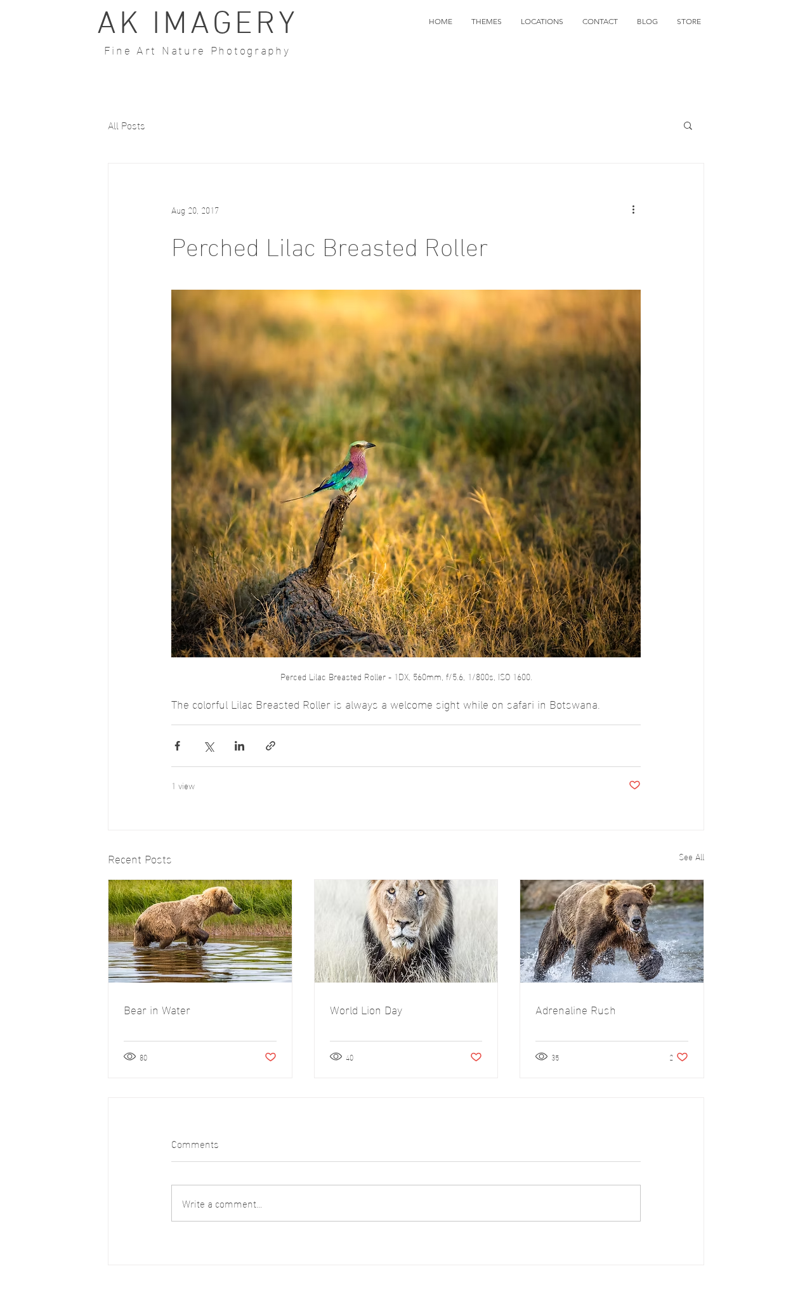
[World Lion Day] (406, 931)
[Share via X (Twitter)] (208, 746)
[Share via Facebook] (177, 746)
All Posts (126, 125)
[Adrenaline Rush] (612, 931)
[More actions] (633, 209)
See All (691, 856)
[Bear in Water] (200, 931)
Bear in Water (157, 1008)
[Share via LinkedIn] (239, 746)
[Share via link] (271, 746)
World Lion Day (366, 1008)
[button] (486, 21)
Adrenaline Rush (575, 1008)
